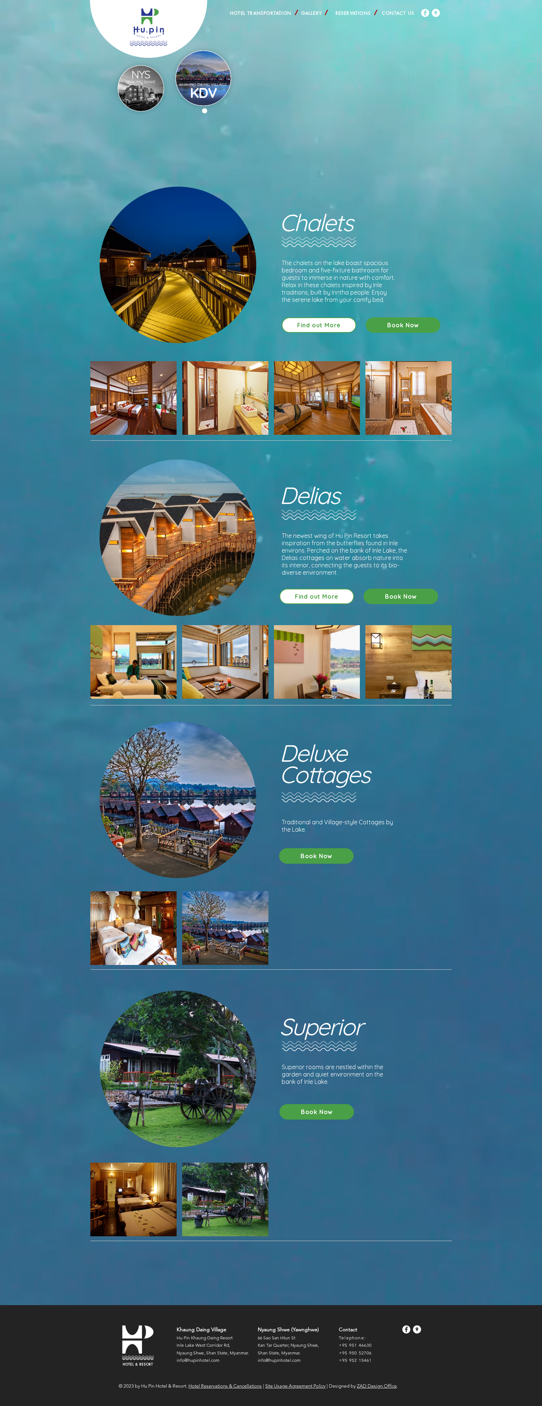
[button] (203, 84)
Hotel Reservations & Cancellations (225, 1386)
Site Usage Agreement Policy (295, 1386)
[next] (438, 402)
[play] (436, 428)
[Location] (436, 13)
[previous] (104, 402)
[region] (141, 88)
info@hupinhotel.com (198, 1360)
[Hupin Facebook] (425, 13)
